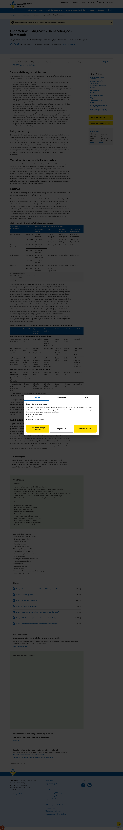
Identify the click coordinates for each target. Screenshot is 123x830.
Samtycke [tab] (36, 397)
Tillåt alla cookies (85, 428)
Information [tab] (61, 397)
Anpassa (60, 428)
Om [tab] (86, 397)
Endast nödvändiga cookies (38, 428)
